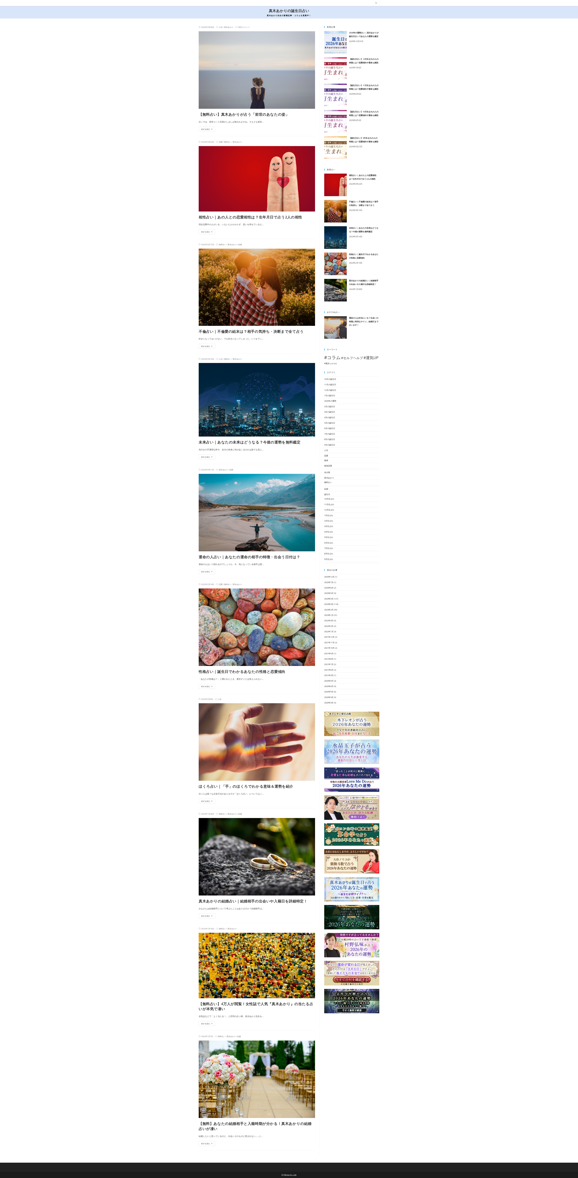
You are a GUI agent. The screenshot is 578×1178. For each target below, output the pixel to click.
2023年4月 (328, 598)
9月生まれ (328, 559)
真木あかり (228, 27)
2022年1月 (328, 631)
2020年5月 (328, 691)
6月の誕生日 (329, 428)
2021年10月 (329, 648)
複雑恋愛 (328, 465)
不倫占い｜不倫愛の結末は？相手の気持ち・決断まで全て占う (251, 331)
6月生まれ (328, 542)
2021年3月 (328, 675)
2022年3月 (328, 620)
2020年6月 (328, 686)
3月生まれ (328, 526)
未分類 (327, 472)
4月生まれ (328, 531)
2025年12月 (329, 576)
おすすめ (333, 364)
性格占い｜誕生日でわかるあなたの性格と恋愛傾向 (242, 671)
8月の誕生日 (329, 439)
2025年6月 (328, 587)
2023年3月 (328, 604)
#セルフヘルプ (352, 358)
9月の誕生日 (329, 444)
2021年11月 (329, 642)
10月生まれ (329, 498)
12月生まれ (329, 509)
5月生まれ (328, 537)
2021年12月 (329, 637)
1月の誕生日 (329, 395)
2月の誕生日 (329, 406)
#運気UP (371, 357)
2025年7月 (328, 582)
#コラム (332, 357)
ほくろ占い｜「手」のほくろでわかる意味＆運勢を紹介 (246, 786)
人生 (221, 27)
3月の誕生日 (329, 412)
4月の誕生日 (329, 417)
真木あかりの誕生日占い (289, 11)
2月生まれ (328, 520)
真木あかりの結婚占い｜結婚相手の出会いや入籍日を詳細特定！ (253, 901)
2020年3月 (328, 702)
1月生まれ (328, 515)
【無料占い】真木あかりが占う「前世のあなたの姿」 (244, 114)
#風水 (327, 363)
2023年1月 (328, 615)
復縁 (326, 460)
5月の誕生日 (329, 422)
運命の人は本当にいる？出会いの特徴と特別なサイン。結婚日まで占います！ (363, 321)
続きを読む (205, 129)
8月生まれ (328, 553)
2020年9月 (328, 680)
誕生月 (327, 494)
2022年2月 (328, 626)
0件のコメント (244, 27)
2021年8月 (328, 659)
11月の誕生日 (330, 384)
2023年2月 (328, 609)
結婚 (240, 244)
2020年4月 (328, 697)
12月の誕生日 (330, 390)
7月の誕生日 (329, 433)
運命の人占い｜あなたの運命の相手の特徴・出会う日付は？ (249, 556)
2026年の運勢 (330, 401)
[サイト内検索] (376, 3)
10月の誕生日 (330, 379)
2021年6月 (328, 670)
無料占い (227, 142)
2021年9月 (328, 653)
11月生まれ (329, 504)
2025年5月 (328, 593)
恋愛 (221, 142)
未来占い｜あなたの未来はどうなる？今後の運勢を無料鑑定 (249, 442)
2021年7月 (328, 664)
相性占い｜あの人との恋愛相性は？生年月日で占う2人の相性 (250, 217)
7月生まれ (328, 548)
